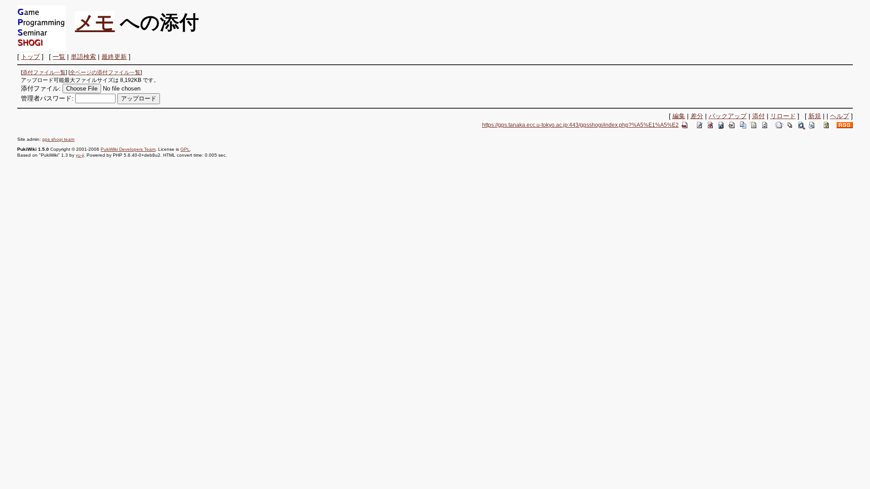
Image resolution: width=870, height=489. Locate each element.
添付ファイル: (41, 88)
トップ (30, 56)
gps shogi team (58, 139)
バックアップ (728, 116)
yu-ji (80, 155)
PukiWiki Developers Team (128, 149)
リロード (783, 116)
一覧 (59, 56)
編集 (678, 116)
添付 (758, 116)
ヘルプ (839, 116)
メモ (95, 22)
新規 (814, 116)
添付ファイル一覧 (44, 72)
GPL (185, 149)
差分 (697, 116)
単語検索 (83, 56)
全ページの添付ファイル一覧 (105, 72)
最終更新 (114, 56)
